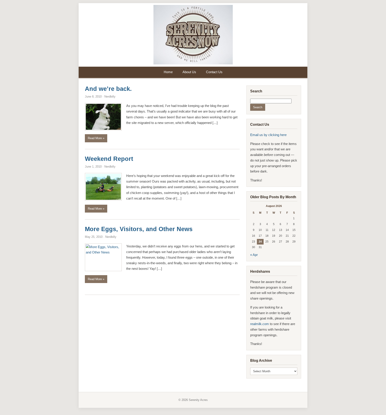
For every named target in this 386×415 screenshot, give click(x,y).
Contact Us (214, 72)
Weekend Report (109, 158)
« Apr (254, 255)
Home (168, 72)
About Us (189, 72)
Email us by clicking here (268, 135)
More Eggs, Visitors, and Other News (139, 229)
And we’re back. (108, 88)
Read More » (96, 138)
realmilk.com (260, 324)
